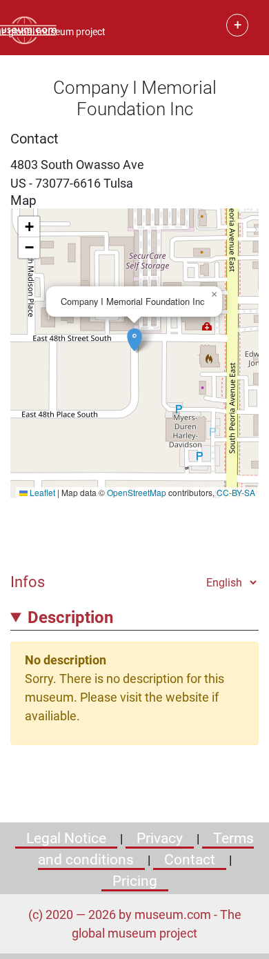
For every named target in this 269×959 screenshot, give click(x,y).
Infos (27, 582)
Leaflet (41, 492)
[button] (134, 332)
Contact (189, 859)
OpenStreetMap (136, 492)
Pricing (134, 881)
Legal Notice (66, 838)
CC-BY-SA (236, 492)
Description (70, 617)
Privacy (160, 838)
